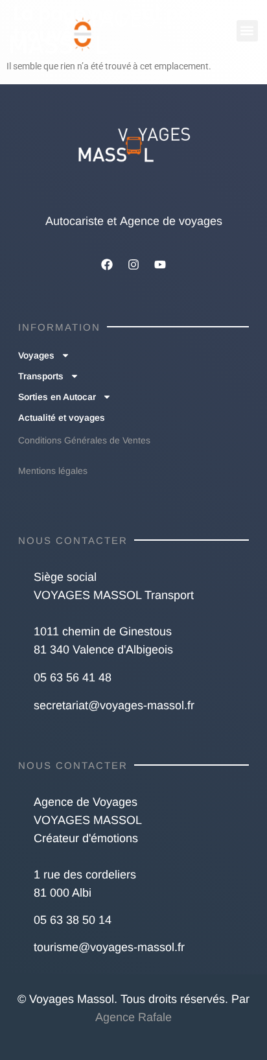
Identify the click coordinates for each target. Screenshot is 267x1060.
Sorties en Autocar (57, 397)
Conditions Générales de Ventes (84, 440)
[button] (247, 30)
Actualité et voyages (61, 417)
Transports (41, 376)
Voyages (36, 355)
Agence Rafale (133, 1017)
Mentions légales (52, 470)
